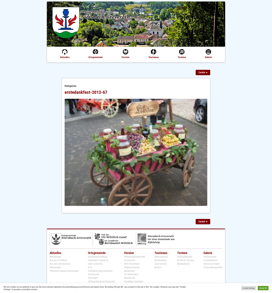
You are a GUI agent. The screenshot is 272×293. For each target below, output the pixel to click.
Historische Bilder (211, 263)
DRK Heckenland (131, 263)
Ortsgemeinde (95, 57)
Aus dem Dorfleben (58, 260)
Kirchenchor (129, 260)
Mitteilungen (55, 267)
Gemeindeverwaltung (97, 256)
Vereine (125, 57)
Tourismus (153, 57)
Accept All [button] (263, 288)
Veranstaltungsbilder (212, 267)
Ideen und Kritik (95, 263)
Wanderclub (129, 278)
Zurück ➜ (202, 72)
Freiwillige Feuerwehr (133, 281)
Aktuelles (65, 57)
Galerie (208, 57)
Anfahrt (157, 267)
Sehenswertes (161, 256)
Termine (182, 57)
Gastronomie (160, 263)
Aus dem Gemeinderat (60, 263)
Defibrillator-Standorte (98, 260)
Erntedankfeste (210, 260)
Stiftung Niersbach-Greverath (101, 281)
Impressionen (209, 256)
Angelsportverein (132, 267)
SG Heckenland (131, 274)
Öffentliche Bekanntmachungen (64, 271)
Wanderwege (160, 260)
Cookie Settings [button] (249, 288)
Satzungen (93, 278)
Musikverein (129, 271)
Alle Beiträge (55, 256)
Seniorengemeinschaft (134, 256)
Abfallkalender (183, 263)
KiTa (90, 267)
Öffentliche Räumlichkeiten (100, 271)
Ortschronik (93, 274)
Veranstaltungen (184, 256)
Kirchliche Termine (185, 260)
